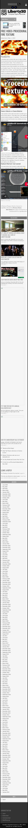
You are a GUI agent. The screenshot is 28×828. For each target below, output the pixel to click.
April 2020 (4, 575)
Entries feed (5, 815)
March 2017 (5, 643)
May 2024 (4, 514)
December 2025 (6, 494)
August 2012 (5, 740)
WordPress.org (6, 820)
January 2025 (5, 507)
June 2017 (5, 637)
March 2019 (5, 599)
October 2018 (5, 608)
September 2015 (6, 674)
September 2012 (6, 738)
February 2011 (6, 773)
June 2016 (5, 657)
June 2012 (5, 744)
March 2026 (5, 490)
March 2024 (5, 518)
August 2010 (5, 784)
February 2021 (6, 560)
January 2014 (5, 709)
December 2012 (6, 733)
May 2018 (4, 617)
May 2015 (4, 681)
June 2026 (5, 484)
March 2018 (5, 621)
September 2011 (6, 760)
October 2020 (5, 565)
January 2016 (5, 667)
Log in (4, 799)
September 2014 (6, 694)
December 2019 (6, 582)
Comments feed (6, 818)
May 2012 (4, 746)
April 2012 (4, 748)
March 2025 (5, 503)
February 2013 (6, 729)
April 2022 (4, 540)
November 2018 (6, 606)
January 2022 (5, 543)
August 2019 (5, 589)
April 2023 (4, 527)
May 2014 (4, 702)
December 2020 (6, 564)
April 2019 (4, 597)
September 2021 (6, 549)
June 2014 (5, 700)
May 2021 (4, 556)
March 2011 (5, 771)
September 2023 (6, 521)
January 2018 (5, 624)
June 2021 (5, 554)
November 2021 (6, 547)
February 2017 (6, 645)
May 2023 (4, 525)
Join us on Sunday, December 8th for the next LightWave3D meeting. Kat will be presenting (12, 282)
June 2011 (5, 766)
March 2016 (5, 663)
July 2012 (4, 742)
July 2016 (4, 656)
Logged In (21, 473)
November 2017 (6, 628)
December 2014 (6, 689)
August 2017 (5, 634)
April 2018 (4, 619)
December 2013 (6, 711)
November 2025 (6, 496)
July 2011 (4, 764)
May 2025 (4, 501)
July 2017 (4, 635)
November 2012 (6, 735)
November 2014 (6, 691)
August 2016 (5, 654)
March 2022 (5, 542)
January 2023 (5, 531)
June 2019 (5, 593)
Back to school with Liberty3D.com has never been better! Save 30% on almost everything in (12, 240)
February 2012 (6, 751)
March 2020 (5, 576)
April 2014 (4, 703)
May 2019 (4, 595)
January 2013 (5, 731)
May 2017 (4, 639)
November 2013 (6, 713)
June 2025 (5, 499)
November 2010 (6, 779)
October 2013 (5, 714)
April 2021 (4, 558)
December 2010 (6, 777)
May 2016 (4, 659)
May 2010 (4, 790)
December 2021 (6, 545)
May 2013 (4, 724)
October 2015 (5, 672)
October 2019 (5, 586)
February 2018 (6, 623)
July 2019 (4, 591)
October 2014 (5, 692)
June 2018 (5, 615)
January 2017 (5, 646)
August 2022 (5, 536)
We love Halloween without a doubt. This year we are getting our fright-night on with (12, 411)
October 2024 (5, 510)
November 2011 (6, 757)
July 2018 (4, 613)
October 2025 (5, 497)
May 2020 (4, 573)
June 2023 (5, 523)
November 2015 (6, 670)
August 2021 (5, 551)
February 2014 (6, 707)
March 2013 (5, 727)
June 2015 (5, 680)
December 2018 (6, 604)
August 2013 (5, 718)
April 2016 (4, 661)
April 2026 (4, 488)
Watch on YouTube (5, 109)
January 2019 (5, 602)
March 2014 (5, 705)
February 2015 (6, 687)
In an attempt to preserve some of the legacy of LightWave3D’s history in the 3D (12, 262)
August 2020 (5, 567)
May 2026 (4, 486)
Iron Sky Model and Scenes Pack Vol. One (13, 459)
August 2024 (5, 512)
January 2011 (5, 775)
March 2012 (5, 749)
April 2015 (4, 683)
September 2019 (6, 588)
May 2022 (4, 538)
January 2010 (5, 792)
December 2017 (6, 626)
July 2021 (4, 553)
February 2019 (6, 600)
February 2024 (6, 519)
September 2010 (6, 783)
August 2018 (5, 611)
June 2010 (5, 788)
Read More (3, 242)
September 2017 (6, 632)
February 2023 (6, 529)
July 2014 (4, 698)
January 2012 (5, 753)
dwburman (4, 38)
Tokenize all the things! (8, 448)
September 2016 (6, 652)
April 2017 (4, 641)
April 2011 (4, 770)
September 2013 (6, 716)
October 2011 (5, 759)
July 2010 (4, 786)
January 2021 (5, 562)
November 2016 (6, 650)
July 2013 (4, 720)
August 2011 (5, 762)
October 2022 (5, 532)
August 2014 (5, 696)
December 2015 (6, 668)
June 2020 (5, 571)
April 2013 (4, 726)
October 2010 (5, 781)
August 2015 (5, 676)
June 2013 (5, 722)
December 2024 (6, 508)
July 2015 (4, 678)
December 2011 (6, 755)
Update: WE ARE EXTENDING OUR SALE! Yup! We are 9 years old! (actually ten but (11, 443)
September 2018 (6, 610)
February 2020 (6, 578)
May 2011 (4, 768)
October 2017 (5, 630)
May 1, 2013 (11, 38)
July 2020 (4, 569)
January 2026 (5, 492)
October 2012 (5, 737)
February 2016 (6, 665)
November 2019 (6, 584)
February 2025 (6, 505)
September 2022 (6, 534)
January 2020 (5, 580)
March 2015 (5, 685)
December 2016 (6, 648)
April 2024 (4, 516)
